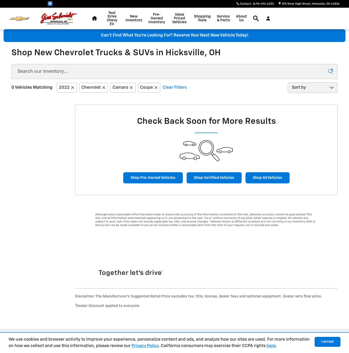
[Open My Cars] (267, 18)
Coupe (146, 87)
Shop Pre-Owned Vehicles (153, 178)
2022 (64, 87)
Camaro (120, 87)
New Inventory (134, 18)
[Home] (19, 18)
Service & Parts (223, 18)
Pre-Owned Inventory (156, 18)
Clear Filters (175, 87)
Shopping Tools (202, 18)
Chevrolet (91, 87)
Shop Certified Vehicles (214, 178)
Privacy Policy (145, 346)
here (271, 346)
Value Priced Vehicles (179, 18)
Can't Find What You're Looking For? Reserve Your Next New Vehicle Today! (174, 35)
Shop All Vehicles (267, 178)
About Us (241, 18)
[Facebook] (50, 3)
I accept (327, 341)
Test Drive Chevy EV (112, 18)
